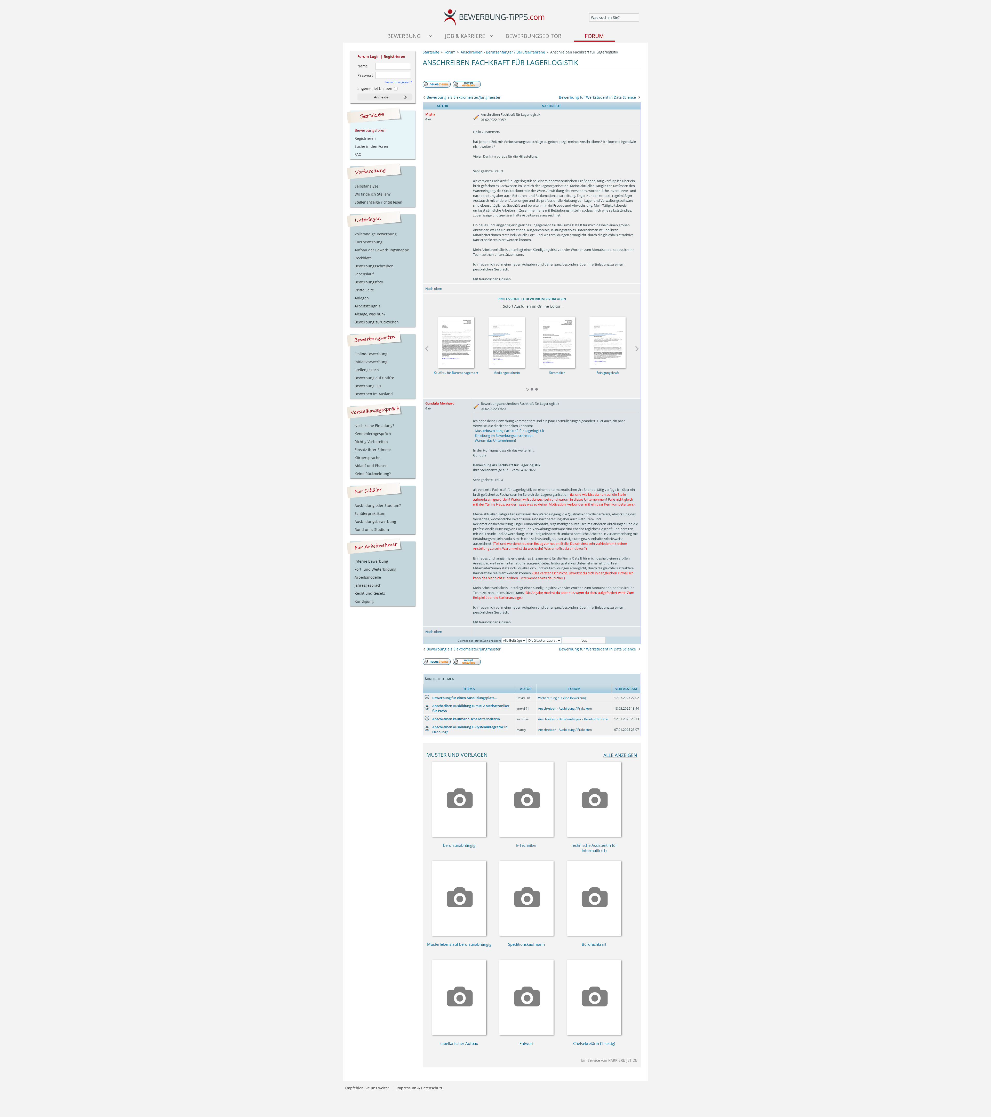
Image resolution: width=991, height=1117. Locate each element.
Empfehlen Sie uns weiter (367, 1087)
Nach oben (433, 288)
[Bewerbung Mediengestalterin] (506, 341)
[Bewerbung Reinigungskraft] (607, 341)
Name (362, 66)
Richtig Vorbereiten (371, 441)
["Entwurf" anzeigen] (526, 1033)
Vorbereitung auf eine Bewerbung (562, 698)
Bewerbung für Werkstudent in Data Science (597, 97)
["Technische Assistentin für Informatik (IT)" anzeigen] (594, 835)
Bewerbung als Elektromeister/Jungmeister (464, 97)
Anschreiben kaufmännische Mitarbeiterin (466, 719)
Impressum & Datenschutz (420, 1087)
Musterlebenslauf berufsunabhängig (459, 944)
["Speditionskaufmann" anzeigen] (526, 934)
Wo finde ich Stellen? (372, 194)
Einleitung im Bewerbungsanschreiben (504, 435)
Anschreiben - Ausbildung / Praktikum (565, 708)
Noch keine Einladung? (374, 425)
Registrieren (394, 56)
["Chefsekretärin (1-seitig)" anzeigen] (594, 1033)
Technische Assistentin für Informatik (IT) (594, 848)
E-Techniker (526, 845)
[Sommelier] (557, 341)
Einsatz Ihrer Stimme (373, 449)
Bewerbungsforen (370, 130)
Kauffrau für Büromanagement (456, 372)
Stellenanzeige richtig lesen (378, 202)
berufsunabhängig (459, 845)
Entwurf (526, 1043)
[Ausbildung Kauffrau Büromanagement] (456, 341)
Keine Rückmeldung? (373, 473)
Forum (594, 36)
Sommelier (557, 372)
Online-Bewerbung (371, 353)
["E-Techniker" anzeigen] (526, 835)
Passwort (365, 75)
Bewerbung (404, 36)
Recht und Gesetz (370, 593)
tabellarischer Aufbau (459, 1043)
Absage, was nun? (370, 314)
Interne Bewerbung (371, 561)
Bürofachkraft (594, 944)
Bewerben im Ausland (374, 393)
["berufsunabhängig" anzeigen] (459, 835)
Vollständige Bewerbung (376, 233)
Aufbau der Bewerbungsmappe (382, 249)
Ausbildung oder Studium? (378, 505)
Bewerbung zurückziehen (377, 322)
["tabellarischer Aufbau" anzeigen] (459, 1033)
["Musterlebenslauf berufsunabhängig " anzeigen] (459, 934)
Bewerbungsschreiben (374, 265)
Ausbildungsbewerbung (375, 521)
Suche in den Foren (371, 146)
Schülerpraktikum (370, 513)
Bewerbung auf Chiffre (374, 377)
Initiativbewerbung (371, 361)
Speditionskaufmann (526, 944)
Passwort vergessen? (398, 82)
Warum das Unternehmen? (495, 440)
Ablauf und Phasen (371, 465)
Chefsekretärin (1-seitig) (594, 1043)
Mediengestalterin (506, 372)
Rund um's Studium (372, 529)
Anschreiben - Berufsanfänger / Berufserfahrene (573, 719)
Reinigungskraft (607, 372)
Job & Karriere (465, 36)
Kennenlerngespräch (373, 433)
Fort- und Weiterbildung (375, 569)
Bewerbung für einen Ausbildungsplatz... (464, 697)
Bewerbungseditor (533, 36)
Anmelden (382, 97)
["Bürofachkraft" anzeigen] (594, 934)
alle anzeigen (620, 755)
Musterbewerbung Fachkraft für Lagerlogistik (509, 430)
